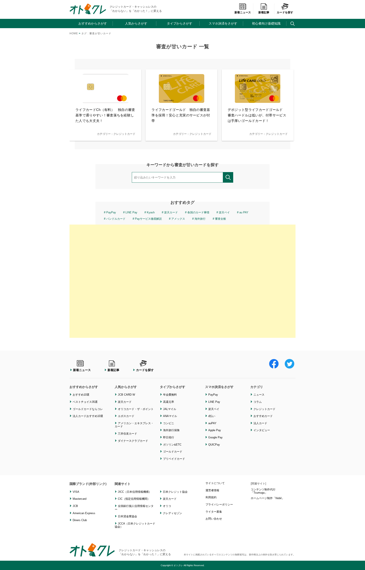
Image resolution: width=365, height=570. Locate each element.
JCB (75, 506)
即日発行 (168, 437)
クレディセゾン (172, 513)
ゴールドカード (172, 451)
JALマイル (169, 409)
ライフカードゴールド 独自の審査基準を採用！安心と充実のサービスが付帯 (180, 115)
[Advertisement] (182, 281)
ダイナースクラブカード (133, 440)
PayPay (111, 212)
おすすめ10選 (81, 394)
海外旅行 (200, 218)
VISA (76, 491)
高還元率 (168, 401)
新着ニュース (242, 12)
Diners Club (80, 520)
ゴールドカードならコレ (88, 409)
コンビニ (168, 423)
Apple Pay (214, 430)
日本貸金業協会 (127, 516)
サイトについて (215, 483)
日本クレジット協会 (175, 491)
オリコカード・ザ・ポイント (136, 409)
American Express (84, 513)
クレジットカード (264, 409)
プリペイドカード (174, 458)
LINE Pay (131, 212)
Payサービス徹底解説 (148, 218)
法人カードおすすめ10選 (88, 416)
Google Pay (215, 437)
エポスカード (126, 416)
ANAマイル (170, 416)
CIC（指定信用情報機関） (134, 498)
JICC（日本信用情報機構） (134, 491)
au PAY (243, 212)
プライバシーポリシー (219, 504)
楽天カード (171, 212)
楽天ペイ (224, 212)
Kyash (151, 212)
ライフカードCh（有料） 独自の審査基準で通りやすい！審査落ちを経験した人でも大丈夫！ (105, 115)
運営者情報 (212, 490)
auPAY (212, 423)
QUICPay (214, 444)
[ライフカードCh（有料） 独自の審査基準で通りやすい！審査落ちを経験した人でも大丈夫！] (105, 100)
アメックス (178, 218)
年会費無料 (170, 394)
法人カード (260, 423)
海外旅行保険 (171, 430)
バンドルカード (115, 218)
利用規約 (211, 497)
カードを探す (285, 12)
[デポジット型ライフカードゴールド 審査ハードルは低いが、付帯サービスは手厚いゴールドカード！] (257, 100)
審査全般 (220, 218)
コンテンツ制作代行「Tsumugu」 (263, 491)
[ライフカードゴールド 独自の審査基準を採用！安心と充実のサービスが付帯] (181, 100)
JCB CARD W (126, 394)
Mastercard (79, 498)
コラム (257, 401)
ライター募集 (214, 511)
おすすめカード (263, 416)
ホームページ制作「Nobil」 (267, 498)
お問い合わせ (214, 518)
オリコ (167, 506)
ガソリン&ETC (172, 444)
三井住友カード (127, 433)
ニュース (258, 394)
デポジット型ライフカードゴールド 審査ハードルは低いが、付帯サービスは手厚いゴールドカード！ (257, 115)
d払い (211, 416)
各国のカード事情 (198, 212)
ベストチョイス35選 (85, 401)
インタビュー (261, 430)
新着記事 (263, 12)
